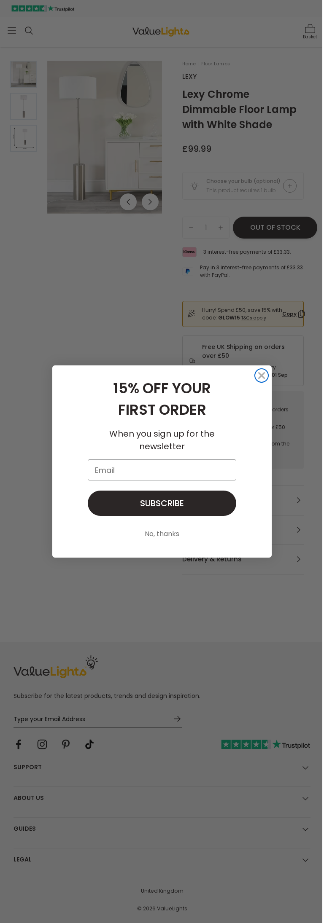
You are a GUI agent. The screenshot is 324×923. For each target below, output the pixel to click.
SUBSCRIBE (162, 503)
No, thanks (162, 534)
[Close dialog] (261, 375)
